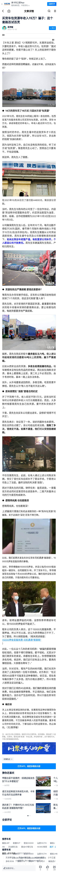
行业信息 (11, 853)
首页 (4, 853)
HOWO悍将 (42, 847)
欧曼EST (16, 843)
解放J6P (5, 843)
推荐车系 (6, 839)
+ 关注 (52, 28)
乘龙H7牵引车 (27, 847)
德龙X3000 (29, 843)
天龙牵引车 (13, 847)
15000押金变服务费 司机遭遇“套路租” (21, 640)
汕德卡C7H (42, 843)
